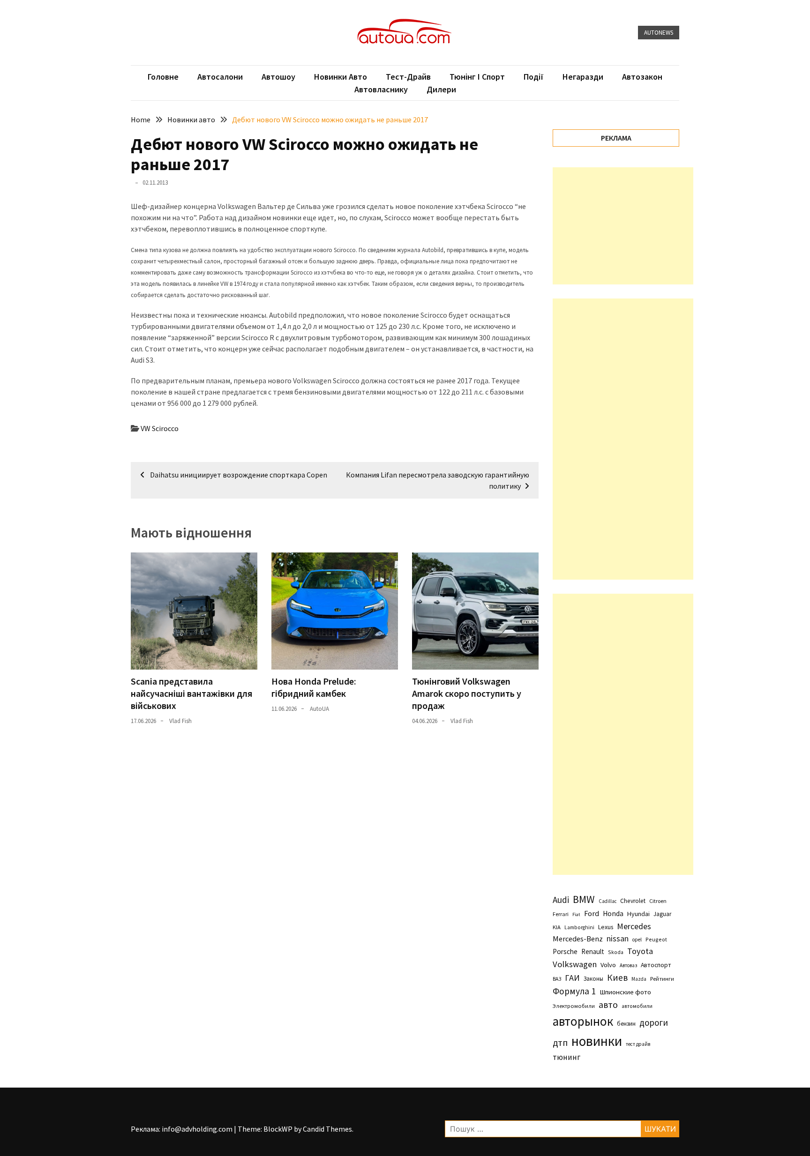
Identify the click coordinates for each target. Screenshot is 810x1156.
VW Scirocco (160, 428)
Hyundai (638, 914)
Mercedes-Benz (578, 938)
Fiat (576, 914)
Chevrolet (632, 901)
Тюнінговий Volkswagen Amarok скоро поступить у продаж (466, 693)
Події (534, 76)
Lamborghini (579, 927)
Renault (592, 951)
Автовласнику (381, 89)
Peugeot (656, 939)
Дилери (441, 89)
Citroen (658, 900)
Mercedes (634, 926)
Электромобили (574, 1005)
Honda (613, 913)
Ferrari (561, 913)
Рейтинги (662, 978)
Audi (561, 899)
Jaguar (662, 914)
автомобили (637, 1006)
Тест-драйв (408, 76)
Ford (591, 913)
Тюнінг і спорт (477, 76)
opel (637, 939)
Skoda (615, 951)
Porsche (565, 951)
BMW (584, 899)
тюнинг (566, 1057)
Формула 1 (574, 991)
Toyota (640, 951)
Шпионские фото (625, 992)
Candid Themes (327, 1129)
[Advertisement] (623, 225)
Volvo (608, 965)
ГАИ (572, 977)
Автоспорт (656, 965)
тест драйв (638, 1044)
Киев (617, 977)
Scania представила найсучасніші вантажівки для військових (191, 693)
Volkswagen (575, 964)
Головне (163, 76)
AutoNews (658, 33)
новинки (596, 1041)
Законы (593, 978)
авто (608, 1004)
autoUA (319, 709)
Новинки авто (340, 76)
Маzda (638, 979)
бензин (626, 1024)
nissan (618, 938)
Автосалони (220, 76)
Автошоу (278, 76)
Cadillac (607, 901)
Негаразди (582, 76)
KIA (557, 927)
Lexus (605, 927)
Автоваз (628, 965)
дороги (653, 1022)
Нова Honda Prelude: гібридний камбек (313, 687)
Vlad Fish (180, 721)
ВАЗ (557, 979)
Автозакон (642, 76)
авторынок (583, 1021)
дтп (560, 1042)
